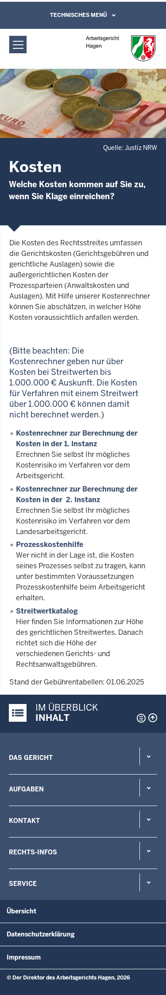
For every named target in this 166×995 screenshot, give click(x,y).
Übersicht (21, 911)
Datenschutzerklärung (41, 934)
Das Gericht (31, 758)
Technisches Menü (78, 15)
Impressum (24, 957)
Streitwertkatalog (47, 611)
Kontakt (24, 821)
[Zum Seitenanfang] (152, 717)
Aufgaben (26, 789)
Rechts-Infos (33, 852)
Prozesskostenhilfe (49, 544)
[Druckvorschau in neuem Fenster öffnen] (139, 718)
